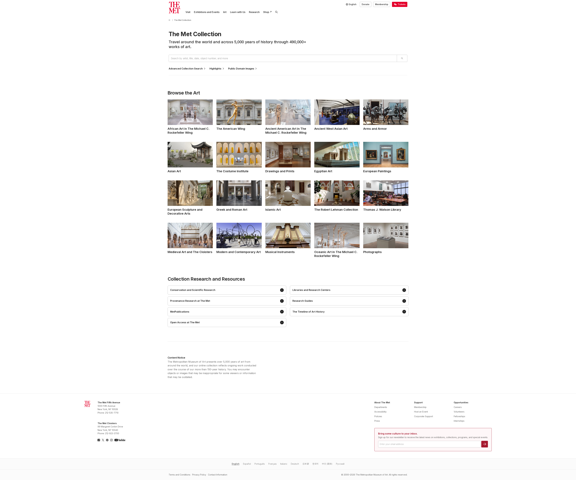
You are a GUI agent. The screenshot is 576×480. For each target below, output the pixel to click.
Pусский (340, 464)
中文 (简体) (327, 464)
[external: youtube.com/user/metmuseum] (119, 440)
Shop (266, 12)
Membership (381, 4)
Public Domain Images (241, 68)
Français (272, 464)
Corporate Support (423, 416)
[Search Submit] (402, 58)
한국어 (315, 464)
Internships (459, 421)
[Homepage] (174, 7)
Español (247, 464)
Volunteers (459, 411)
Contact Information (217, 474)
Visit (188, 12)
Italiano (283, 464)
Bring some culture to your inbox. (397, 433)
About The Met (382, 402)
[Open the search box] (276, 12)
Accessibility (380, 411)
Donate (365, 4)
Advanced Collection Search (186, 68)
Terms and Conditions (179, 474)
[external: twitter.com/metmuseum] (103, 440)
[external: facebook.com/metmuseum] (99, 440)
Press (377, 421)
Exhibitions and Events (206, 12)
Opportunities (461, 402)
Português (259, 464)
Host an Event (421, 411)
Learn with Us (237, 12)
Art (224, 12)
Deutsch (295, 464)
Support (418, 402)
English (235, 464)
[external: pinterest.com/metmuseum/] (107, 440)
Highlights (215, 68)
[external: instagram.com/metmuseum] (111, 440)
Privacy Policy (199, 474)
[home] (170, 20)
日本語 (306, 464)
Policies (378, 416)
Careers (458, 407)
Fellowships (459, 416)
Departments (380, 407)
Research (254, 12)
